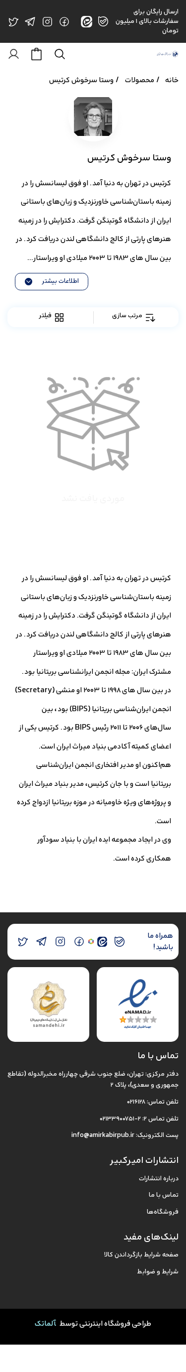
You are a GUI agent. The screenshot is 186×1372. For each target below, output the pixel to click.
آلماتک (45, 1323)
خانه (172, 80)
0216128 (136, 1102)
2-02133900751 (120, 1119)
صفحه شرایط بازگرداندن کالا (141, 1254)
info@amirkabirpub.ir (102, 1135)
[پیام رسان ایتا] (102, 941)
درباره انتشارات (159, 1178)
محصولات (139, 80)
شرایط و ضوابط (158, 1271)
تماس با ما (164, 1195)
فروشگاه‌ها (163, 1212)
